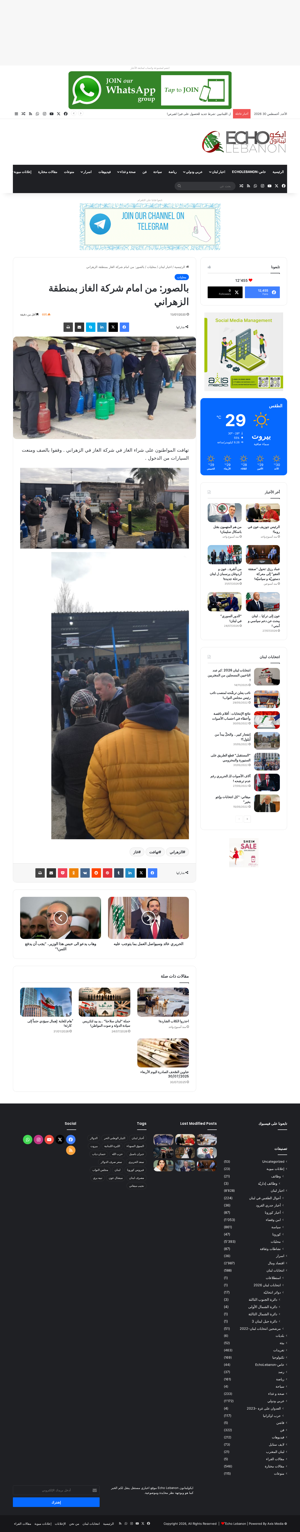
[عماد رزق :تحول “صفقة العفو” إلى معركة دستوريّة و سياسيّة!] (263, 554)
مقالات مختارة (47, 172)
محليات (151, 267)
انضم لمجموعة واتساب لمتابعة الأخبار (150, 68)
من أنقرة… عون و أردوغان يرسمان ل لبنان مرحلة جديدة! (226, 574)
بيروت (94, 1146)
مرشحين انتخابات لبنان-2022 (260, 1328)
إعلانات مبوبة (22, 172)
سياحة (157, 172)
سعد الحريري (136, 1162)
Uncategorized (273, 1161)
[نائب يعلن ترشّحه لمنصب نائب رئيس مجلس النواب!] (267, 699)
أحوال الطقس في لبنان (265, 1198)
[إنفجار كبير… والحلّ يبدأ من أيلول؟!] (267, 741)
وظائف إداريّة (267, 1183)
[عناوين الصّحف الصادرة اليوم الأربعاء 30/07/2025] (163, 1052)
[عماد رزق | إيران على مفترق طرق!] (163, 1152)
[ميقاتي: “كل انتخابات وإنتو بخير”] (267, 803)
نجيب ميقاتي (136, 1185)
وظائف (276, 1176)
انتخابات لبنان (275, 1270)
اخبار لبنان (218, 172)
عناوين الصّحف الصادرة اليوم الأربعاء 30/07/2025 (164, 1074)
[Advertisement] (159, 33)
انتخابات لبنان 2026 (267, 1285)
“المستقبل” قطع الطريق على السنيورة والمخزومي (231, 757)
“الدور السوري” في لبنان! (231, 618)
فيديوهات (104, 172)
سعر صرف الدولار (111, 1162)
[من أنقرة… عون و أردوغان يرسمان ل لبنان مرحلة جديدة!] (225, 554)
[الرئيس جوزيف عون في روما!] (263, 512)
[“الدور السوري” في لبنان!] (225, 601)
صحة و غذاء (128, 172)
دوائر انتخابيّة (272, 1292)
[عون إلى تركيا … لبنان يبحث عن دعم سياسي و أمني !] (263, 601)
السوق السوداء (135, 1146)
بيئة (282, 1343)
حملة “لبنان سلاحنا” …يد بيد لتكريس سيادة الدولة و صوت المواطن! (106, 1023)
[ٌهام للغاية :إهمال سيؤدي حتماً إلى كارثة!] (46, 1002)
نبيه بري (97, 1178)
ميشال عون (116, 1178)
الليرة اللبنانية (112, 1146)
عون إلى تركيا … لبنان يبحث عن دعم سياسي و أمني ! (264, 621)
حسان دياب (98, 1154)
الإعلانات (60, 1523)
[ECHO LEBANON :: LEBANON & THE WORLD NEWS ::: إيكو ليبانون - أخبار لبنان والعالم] (243, 141)
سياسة (276, 1227)
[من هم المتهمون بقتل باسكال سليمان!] (225, 512)
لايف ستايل (276, 1444)
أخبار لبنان (138, 1138)
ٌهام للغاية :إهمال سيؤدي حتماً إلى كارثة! (49, 1023)
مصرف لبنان (136, 1178)
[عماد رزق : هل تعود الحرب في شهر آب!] (185, 1165)
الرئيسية (278, 172)
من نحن (74, 1523)
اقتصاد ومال (276, 1263)
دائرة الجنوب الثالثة (263, 1299)
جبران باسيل (136, 1154)
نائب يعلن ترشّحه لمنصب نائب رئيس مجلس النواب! (230, 695)
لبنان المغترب (275, 1452)
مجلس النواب (100, 1170)
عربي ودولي (194, 172)
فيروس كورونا (135, 1170)
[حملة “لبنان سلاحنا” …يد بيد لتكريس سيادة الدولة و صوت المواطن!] (104, 1002)
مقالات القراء (275, 1459)
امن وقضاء (273, 1220)
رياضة (173, 172)
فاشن (280, 1423)
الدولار (94, 1138)
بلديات (280, 1336)
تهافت (154, 852)
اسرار (87, 172)
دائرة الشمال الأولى (262, 1307)
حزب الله (117, 1154)
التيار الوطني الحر (114, 1138)
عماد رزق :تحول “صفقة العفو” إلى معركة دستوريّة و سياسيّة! (264, 574)
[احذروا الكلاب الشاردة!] (163, 1002)
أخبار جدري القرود (268, 1205)
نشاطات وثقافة (270, 1249)
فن (144, 172)
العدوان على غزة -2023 (264, 1408)
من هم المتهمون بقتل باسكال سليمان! (206, 114)
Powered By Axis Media (266, 1523)
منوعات (69, 172)
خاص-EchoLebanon (249, 172)
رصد (281, 1372)
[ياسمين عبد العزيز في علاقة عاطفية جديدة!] (163, 1165)
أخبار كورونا (273, 1212)
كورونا (276, 1234)
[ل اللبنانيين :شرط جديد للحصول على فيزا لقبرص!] (163, 1139)
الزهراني (176, 852)
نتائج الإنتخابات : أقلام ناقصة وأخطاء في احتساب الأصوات (231, 716)
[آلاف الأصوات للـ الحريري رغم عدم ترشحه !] (267, 782)
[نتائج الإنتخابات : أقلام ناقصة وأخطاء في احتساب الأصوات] (267, 720)
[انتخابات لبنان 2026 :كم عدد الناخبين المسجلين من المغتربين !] (267, 676)
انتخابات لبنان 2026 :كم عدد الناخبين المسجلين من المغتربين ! (229, 675)
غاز (135, 852)
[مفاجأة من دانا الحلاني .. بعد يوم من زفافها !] (185, 1152)
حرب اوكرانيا (272, 1416)
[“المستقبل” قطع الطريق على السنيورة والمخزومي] (267, 761)
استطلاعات (273, 1278)
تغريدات (278, 1350)
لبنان (117, 1170)
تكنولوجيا (278, 1357)
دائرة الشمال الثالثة (262, 1314)
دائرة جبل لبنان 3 (264, 1321)
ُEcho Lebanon (235, 1523)
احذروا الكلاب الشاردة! (174, 1021)
